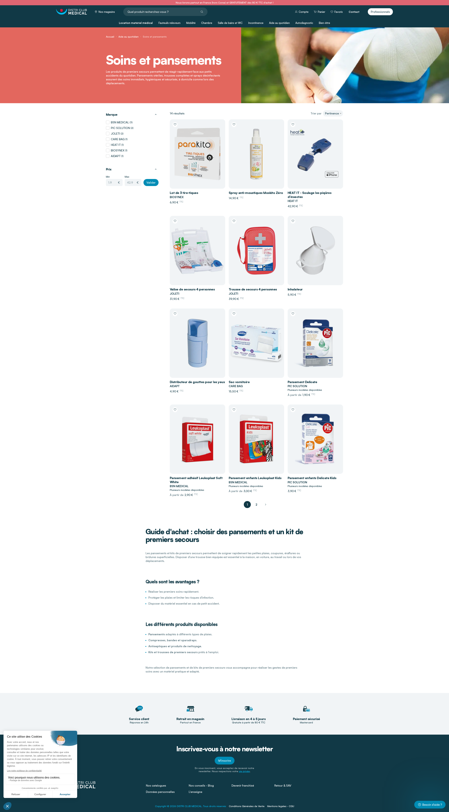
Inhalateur (295, 289)
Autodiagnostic (304, 23)
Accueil (110, 36)
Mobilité (191, 23)
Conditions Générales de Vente (246, 806)
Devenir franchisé (243, 785)
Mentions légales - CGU (280, 806)
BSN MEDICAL (120, 122)
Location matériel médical (136, 23)
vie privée (244, 771)
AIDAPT (115, 156)
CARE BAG (118, 139)
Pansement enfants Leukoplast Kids (255, 478)
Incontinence (255, 23)
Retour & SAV (282, 785)
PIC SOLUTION (120, 128)
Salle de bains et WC (230, 23)
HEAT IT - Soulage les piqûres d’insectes (309, 195)
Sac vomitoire (239, 382)
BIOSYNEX (117, 150)
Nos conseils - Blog (201, 785)
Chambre (206, 23)
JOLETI (115, 133)
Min (108, 176)
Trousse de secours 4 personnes (253, 289)
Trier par (316, 113)
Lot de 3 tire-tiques (184, 193)
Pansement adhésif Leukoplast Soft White (196, 480)
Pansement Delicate (302, 382)
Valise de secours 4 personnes (192, 289)
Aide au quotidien (279, 23)
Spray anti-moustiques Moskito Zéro (256, 193)
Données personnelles (160, 792)
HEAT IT (116, 145)
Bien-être (324, 23)
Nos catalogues (156, 785)
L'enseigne (195, 792)
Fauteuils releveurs (169, 23)
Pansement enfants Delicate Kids (312, 478)
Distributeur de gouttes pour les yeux (197, 382)
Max (127, 176)
